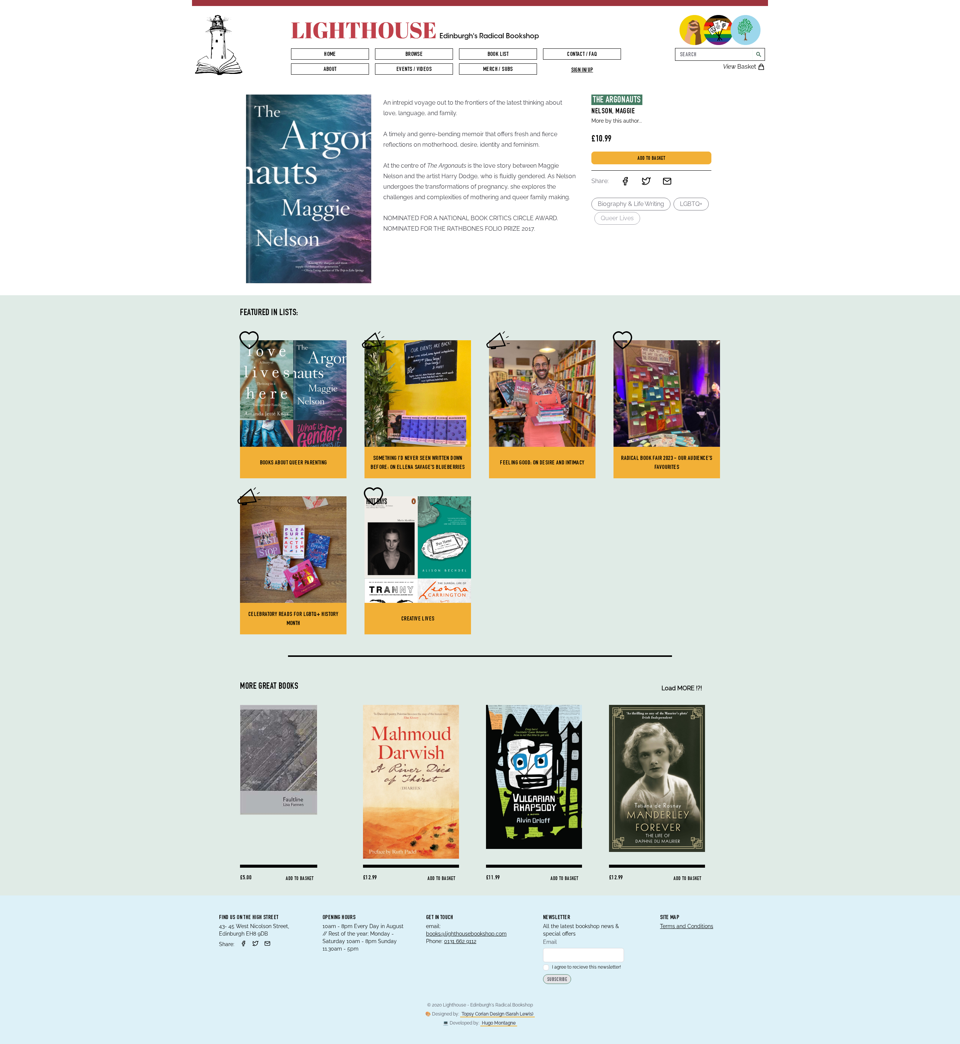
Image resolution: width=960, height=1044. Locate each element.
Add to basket (651, 158)
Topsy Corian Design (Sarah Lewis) (497, 1014)
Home (330, 55)
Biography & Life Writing (631, 203)
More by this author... (616, 121)
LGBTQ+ (691, 203)
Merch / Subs (498, 70)
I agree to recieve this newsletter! (586, 967)
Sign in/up (582, 71)
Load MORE (682, 688)
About (330, 70)
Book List (498, 55)
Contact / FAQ (582, 55)
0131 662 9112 (460, 941)
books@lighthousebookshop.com (466, 934)
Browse (414, 55)
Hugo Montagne (499, 1023)
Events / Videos (414, 70)
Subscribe (557, 979)
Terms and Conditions (686, 926)
